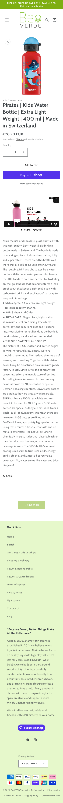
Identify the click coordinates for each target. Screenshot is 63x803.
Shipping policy (31, 795)
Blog (9, 616)
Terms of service (13, 795)
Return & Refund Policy (20, 568)
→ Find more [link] (31, 504)
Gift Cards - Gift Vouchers (21, 552)
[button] (7, 20)
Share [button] (9, 475)
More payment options (31, 183)
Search (11, 544)
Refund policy (37, 790)
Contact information (51, 795)
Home (10, 536)
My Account (13, 600)
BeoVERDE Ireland (19, 790)
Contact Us (13, 608)
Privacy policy (53, 790)
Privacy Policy (14, 592)
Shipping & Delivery (18, 560)
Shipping (20, 139)
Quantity (7, 145)
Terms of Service (16, 584)
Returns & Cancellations (20, 576)
